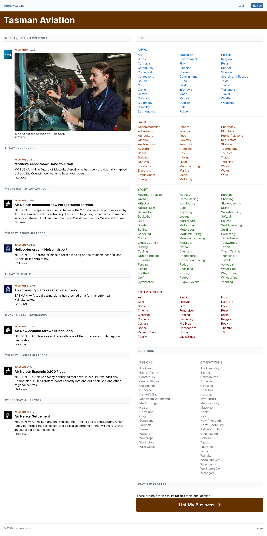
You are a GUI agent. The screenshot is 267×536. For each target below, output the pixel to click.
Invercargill (208, 399)
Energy (143, 179)
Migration (185, 98)
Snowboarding (231, 212)
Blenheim (206, 372)
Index (260, 528)
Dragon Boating (148, 256)
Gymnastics (146, 282)
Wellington (146, 442)
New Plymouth (210, 420)
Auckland (145, 368)
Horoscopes (188, 328)
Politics (226, 55)
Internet (184, 157)
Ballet (141, 302)
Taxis (224, 81)
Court (142, 85)
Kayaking (185, 212)
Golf (141, 277)
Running (226, 194)
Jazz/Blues (187, 336)
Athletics (144, 203)
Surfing (226, 229)
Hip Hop (185, 323)
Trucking (227, 162)
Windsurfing (229, 277)
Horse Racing (188, 199)
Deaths (142, 94)
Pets (182, 107)
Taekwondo (229, 242)
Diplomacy (145, 103)
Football (143, 273)
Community (145, 68)
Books (142, 306)
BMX (141, 221)
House (184, 332)
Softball (226, 216)
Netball (184, 247)
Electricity (144, 170)
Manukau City (209, 403)
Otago (143, 416)
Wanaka (205, 455)
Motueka (23, 169)
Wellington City (210, 468)
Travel (225, 94)
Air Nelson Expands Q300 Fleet (40, 372)
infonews (185, 89)
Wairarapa (146, 438)
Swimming (228, 234)
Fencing (143, 264)
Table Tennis (230, 238)
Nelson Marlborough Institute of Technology (41, 133)
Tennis (225, 247)
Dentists (143, 162)
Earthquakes (146, 111)
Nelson (21, 210)
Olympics (185, 251)
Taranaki (145, 425)
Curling (143, 247)
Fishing (142, 269)
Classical (144, 315)
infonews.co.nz (14, 5)
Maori (183, 94)
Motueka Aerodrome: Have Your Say (44, 164)
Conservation (147, 72)
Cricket (142, 238)
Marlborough (148, 403)
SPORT (143, 189)
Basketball (145, 216)
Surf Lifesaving (231, 225)
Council (143, 81)
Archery (143, 199)
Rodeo (183, 264)
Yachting (227, 282)
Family (142, 336)
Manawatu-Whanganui (154, 399)
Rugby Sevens (189, 282)
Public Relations (232, 135)
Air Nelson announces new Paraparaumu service (54, 205)
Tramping (227, 256)
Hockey (184, 194)
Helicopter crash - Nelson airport (41, 249)
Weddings (227, 103)
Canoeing (144, 234)
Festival (184, 302)
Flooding (185, 68)
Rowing (184, 273)
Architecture (146, 144)
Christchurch (209, 377)
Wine (224, 175)
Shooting (227, 199)
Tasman (22, 295)
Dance (142, 328)
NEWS (142, 49)
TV (223, 332)
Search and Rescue (234, 76)
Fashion (184, 297)
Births (142, 59)
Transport (228, 89)
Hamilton (206, 390)
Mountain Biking (190, 234)
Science (226, 72)
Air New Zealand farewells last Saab (44, 331)
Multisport (186, 242)
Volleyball (227, 264)
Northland (146, 412)
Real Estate (228, 140)
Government (188, 76)
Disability (144, 107)
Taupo (204, 442)
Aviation (20, 50)
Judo (183, 208)
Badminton (145, 212)
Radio (225, 315)
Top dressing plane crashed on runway (46, 290)
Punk (224, 310)
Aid (140, 55)
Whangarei (207, 473)
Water (225, 170)
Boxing (142, 229)
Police (183, 111)
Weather (227, 98)
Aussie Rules (146, 208)
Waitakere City (210, 460)
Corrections (146, 76)
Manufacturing (189, 166)
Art (140, 297)
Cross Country (148, 242)
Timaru (205, 451)
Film (182, 306)
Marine (184, 170)
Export (184, 127)
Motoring (185, 179)
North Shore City (212, 425)
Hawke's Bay (148, 394)
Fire (182, 63)
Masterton (207, 407)
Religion (226, 59)
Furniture (185, 144)
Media (183, 175)
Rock (224, 323)
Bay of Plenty (148, 372)
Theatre (226, 328)
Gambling (185, 148)
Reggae (226, 319)
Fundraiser (186, 310)
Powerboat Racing (192, 260)
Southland (146, 420)
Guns (183, 81)
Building (143, 157)
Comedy (143, 319)
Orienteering (187, 256)
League (184, 216)
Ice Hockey (187, 203)
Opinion (184, 103)
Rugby (183, 277)
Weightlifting (229, 273)
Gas (182, 153)
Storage (226, 144)
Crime (142, 89)
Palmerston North (212, 429)
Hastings (206, 394)
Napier (205, 412)
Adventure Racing (150, 194)
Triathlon (227, 260)
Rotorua (206, 438)
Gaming (184, 315)
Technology (229, 148)
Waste (225, 166)
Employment (146, 175)
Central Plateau (150, 381)
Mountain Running (192, 238)
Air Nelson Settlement (32, 416)
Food (182, 135)
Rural (224, 63)
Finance (184, 131)
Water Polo (228, 269)
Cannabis (144, 63)
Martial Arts (187, 221)
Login (242, 5)
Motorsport (187, 229)
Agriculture (145, 135)
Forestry (185, 140)
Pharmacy (228, 127)
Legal (183, 162)
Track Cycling (230, 251)
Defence (143, 98)
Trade (225, 157)
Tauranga (207, 447)
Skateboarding (231, 203)
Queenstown (209, 433)
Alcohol (143, 140)
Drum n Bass (147, 332)
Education (186, 55)
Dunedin (206, 381)
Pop (224, 306)
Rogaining (186, 269)
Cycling (143, 251)
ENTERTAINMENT (151, 292)
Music (225, 297)
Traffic (225, 85)
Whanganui (208, 464)
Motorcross (187, 225)
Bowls (142, 225)
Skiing (225, 208)
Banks (142, 153)
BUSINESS (145, 122)
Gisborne (145, 390)
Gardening (186, 319)
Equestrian (145, 260)
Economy (144, 166)
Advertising (145, 131)
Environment (188, 59)
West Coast (147, 447)
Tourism (226, 153)
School (226, 68)
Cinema (143, 310)
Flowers (185, 72)
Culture (143, 323)
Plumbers (227, 131)
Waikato (144, 433)
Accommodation (149, 127)
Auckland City (209, 368)
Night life (227, 302)
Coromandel (147, 386)
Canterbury (147, 377)
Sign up (257, 5)
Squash (226, 221)
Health (184, 85)
